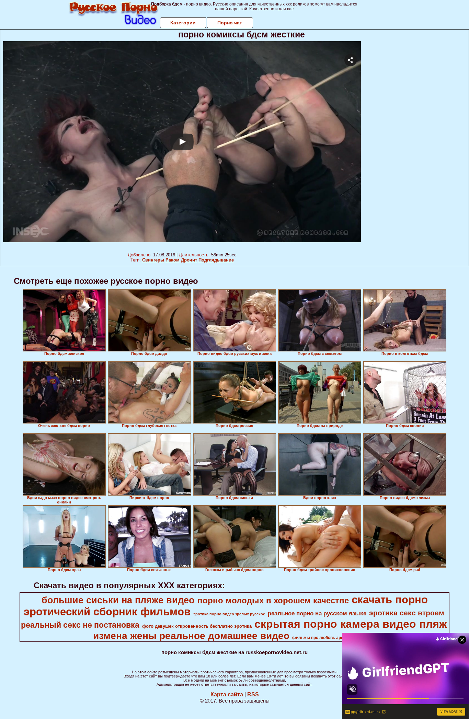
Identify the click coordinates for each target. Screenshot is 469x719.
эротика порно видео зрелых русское (229, 614)
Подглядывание (216, 260)
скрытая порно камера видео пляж (350, 624)
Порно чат (229, 22)
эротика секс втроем (406, 613)
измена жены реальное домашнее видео (191, 635)
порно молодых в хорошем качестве (273, 600)
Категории (183, 22)
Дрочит (189, 260)
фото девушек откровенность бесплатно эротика (197, 626)
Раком (172, 260)
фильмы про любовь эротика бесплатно (333, 637)
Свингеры (153, 260)
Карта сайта (226, 694)
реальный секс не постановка (80, 625)
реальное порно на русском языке (317, 613)
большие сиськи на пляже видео (118, 600)
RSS (253, 694)
